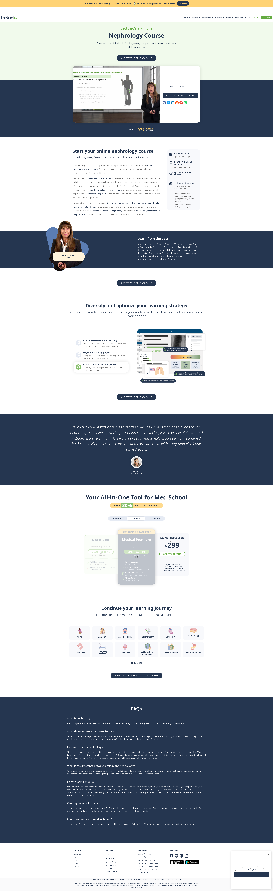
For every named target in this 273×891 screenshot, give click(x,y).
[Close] (268, 854)
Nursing (195, 18)
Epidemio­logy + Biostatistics (148, 653)
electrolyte (84, 739)
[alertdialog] (136, 3)
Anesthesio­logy (125, 637)
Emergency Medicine (102, 652)
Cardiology (170, 637)
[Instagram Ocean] (181, 856)
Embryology (79, 652)
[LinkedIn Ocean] (186, 856)
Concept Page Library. (143, 789)
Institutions (239, 18)
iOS (144, 824)
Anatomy (102, 637)
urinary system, (138, 771)
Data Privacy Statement (252, 870)
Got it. (251, 874)
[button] (164, 102)
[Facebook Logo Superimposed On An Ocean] (171, 856)
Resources (218, 18)
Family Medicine (170, 652)
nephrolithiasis (182, 736)
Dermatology (193, 635)
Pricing (228, 18)
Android (152, 824)
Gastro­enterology (193, 652)
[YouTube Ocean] (176, 856)
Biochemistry (148, 637)
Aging (79, 637)
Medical (185, 18)
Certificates (206, 18)
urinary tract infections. (148, 739)
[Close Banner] (271, 3)
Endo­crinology (125, 652)
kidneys (180, 723)
